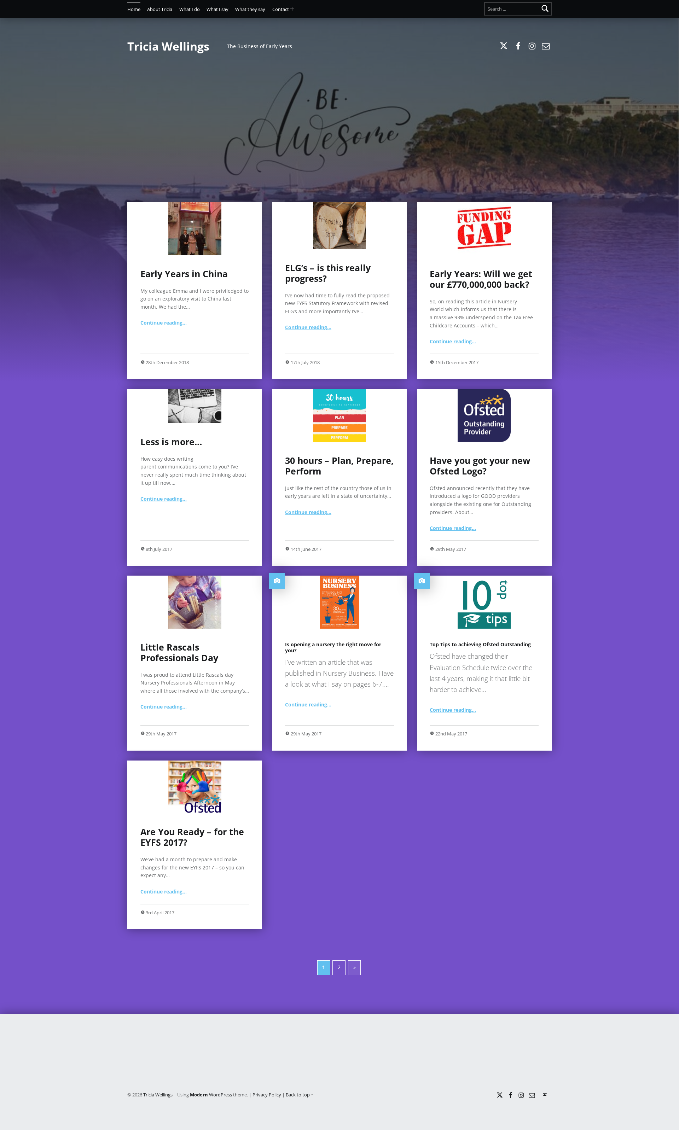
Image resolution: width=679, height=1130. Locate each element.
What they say (250, 9)
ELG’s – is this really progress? (328, 273)
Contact (280, 9)
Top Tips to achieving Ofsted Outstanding (480, 644)
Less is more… (171, 442)
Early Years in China (184, 274)
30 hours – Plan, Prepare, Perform (339, 465)
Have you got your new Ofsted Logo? (480, 465)
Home (133, 9)
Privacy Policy (267, 1094)
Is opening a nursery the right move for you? (333, 647)
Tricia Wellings (158, 1094)
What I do (189, 9)
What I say (217, 9)
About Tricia (159, 9)
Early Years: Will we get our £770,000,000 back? (481, 279)
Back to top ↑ (299, 1094)
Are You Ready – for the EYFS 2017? (192, 837)
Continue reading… (163, 322)
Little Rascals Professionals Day (179, 652)
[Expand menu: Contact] (292, 9)
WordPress (220, 1094)
